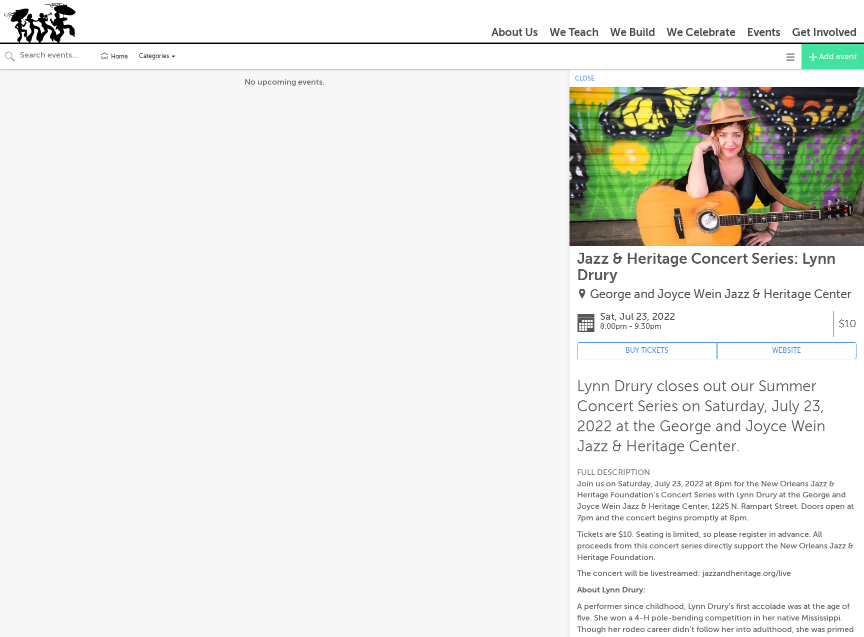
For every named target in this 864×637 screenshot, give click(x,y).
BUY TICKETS (647, 350)
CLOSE (584, 78)
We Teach (574, 32)
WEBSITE (786, 350)
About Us (515, 32)
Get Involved (824, 32)
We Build (632, 32)
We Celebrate (701, 32)
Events (763, 32)
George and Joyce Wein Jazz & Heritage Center (721, 294)
